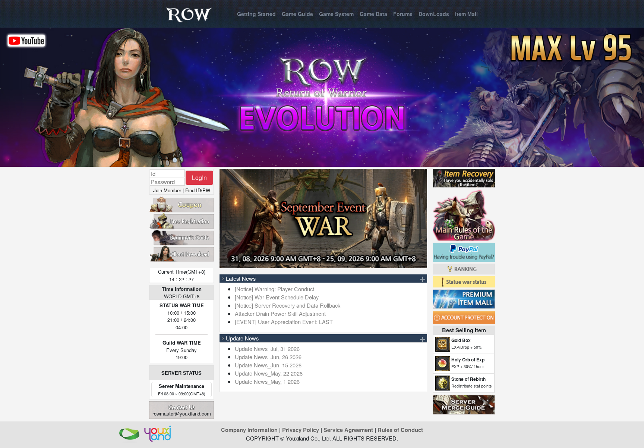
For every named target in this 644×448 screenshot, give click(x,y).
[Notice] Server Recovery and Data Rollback (287, 305)
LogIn (199, 177)
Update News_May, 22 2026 (269, 373)
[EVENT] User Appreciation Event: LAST (284, 322)
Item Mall (466, 14)
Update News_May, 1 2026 (267, 381)
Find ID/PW (197, 190)
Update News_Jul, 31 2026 (267, 348)
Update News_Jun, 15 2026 (268, 365)
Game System (336, 14)
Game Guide (297, 14)
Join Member (167, 190)
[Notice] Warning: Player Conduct (274, 289)
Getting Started (256, 14)
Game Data (373, 14)
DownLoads (434, 14)
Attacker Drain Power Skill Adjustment (280, 313)
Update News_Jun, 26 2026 (268, 357)
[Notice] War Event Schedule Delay (277, 297)
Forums (403, 14)
